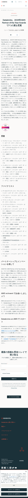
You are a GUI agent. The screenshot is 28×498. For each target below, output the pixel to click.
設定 (14, 485)
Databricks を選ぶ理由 (7, 422)
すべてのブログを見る (14, 397)
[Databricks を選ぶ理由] (15, 422)
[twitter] (8, 468)
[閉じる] (26, 471)
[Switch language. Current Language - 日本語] (12, 2)
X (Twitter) (13, 339)
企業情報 (3, 439)
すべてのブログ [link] (3, 10)
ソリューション (5, 430)
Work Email (4, 363)
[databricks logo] (6, 418)
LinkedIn (6, 339)
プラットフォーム (10, 10)
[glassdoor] (13, 468)
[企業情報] (7, 439)
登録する (14, 379)
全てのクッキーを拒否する (14, 489)
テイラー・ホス (13, 30)
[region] (14, 483)
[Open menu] (26, 2)
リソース (3, 435)
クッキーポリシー (13, 476)
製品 (2, 426)
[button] (16, 2)
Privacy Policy (14, 388)
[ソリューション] (11, 431)
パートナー (14, 13)
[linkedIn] (2, 468)
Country (3, 369)
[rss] (10, 468)
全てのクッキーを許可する (14, 494)
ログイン (20, 1)
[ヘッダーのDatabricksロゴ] (4, 1)
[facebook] (5, 468)
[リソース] (7, 435)
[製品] (5, 426)
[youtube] (16, 468)
